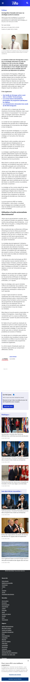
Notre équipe (5, 581)
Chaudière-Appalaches (7, 632)
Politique (4, 10)
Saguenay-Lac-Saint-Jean (8, 654)
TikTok (3, 592)
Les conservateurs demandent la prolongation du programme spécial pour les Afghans (15, 100)
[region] (15, 670)
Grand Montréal (6, 635)
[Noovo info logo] (15, 3)
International (5, 606)
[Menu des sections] (2, 3)
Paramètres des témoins (8, 594)
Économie (4, 603)
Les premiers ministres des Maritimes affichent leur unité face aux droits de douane (15, 435)
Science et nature (6, 614)
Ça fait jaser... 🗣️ (9, 394)
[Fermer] (28, 660)
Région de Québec (6, 651)
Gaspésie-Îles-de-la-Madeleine (9, 652)
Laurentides (5, 645)
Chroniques (5, 585)
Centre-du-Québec (6, 630)
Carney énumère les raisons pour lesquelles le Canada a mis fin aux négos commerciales (15, 483)
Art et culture (5, 601)
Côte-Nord (4, 643)
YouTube (4, 590)
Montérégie (5, 647)
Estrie (3, 634)
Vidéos (3, 586)
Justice (3, 608)
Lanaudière (4, 637)
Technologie (5, 619)
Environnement (5, 604)
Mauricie (4, 639)
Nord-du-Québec (6, 641)
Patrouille (4, 610)
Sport (3, 618)
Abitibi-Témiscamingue (7, 626)
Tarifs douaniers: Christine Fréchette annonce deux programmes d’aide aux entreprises (15, 459)
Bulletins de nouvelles (7, 583)
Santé (3, 612)
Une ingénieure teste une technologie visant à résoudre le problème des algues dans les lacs (15, 559)
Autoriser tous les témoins (15, 679)
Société (4, 616)
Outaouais (4, 649)
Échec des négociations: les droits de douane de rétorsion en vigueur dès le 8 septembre (15, 535)
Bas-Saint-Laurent (6, 628)
